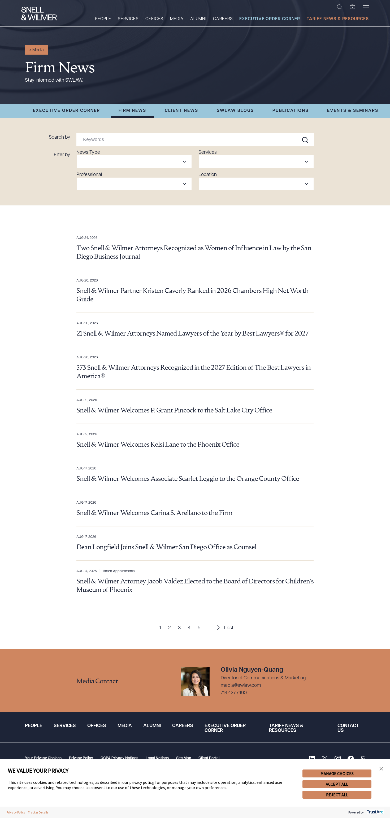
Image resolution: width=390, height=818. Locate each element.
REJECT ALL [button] (337, 794)
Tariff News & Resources (338, 19)
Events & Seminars (352, 111)
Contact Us (348, 728)
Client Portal (208, 758)
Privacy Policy (81, 758)
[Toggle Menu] (366, 7)
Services (128, 19)
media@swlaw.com (241, 685)
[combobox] (134, 161)
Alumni (198, 19)
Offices (154, 19)
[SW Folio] (352, 7)
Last (228, 628)
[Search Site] (339, 7)
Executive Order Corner (269, 19)
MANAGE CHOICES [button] (337, 773)
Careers (223, 19)
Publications (290, 111)
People (103, 19)
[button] (381, 768)
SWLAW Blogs (235, 111)
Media (177, 19)
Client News (181, 111)
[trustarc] (374, 812)
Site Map (183, 758)
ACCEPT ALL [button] (337, 784)
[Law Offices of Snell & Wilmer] (39, 14)
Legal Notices (157, 758)
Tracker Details (38, 812)
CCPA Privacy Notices (119, 758)
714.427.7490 (234, 693)
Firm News (132, 111)
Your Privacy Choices (43, 758)
